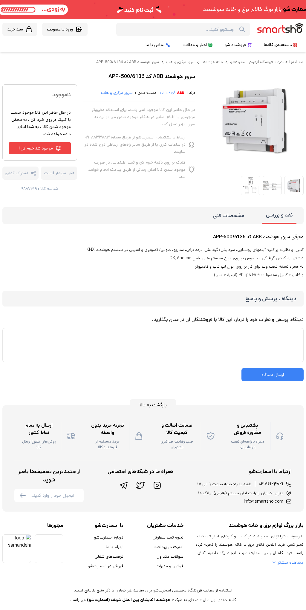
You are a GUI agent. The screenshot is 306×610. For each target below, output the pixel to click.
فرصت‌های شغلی (109, 556)
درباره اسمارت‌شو (108, 537)
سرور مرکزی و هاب (180, 62)
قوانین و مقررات (169, 566)
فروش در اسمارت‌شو (105, 566)
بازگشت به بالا (153, 405)
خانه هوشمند (212, 62)
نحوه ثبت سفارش (168, 537)
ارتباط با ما (114, 547)
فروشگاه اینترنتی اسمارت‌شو (251, 62)
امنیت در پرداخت (168, 547)
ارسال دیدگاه (272, 375)
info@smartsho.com (263, 501)
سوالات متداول (170, 556)
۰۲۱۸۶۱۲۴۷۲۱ (271, 484)
